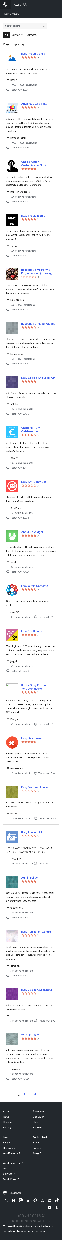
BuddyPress (11, 1179)
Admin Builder (30, 877)
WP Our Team (30, 1034)
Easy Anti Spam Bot (33, 481)
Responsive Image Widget (38, 323)
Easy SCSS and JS (32, 631)
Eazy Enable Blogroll (34, 215)
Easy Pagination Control (36, 931)
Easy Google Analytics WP (38, 377)
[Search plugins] (44, 26)
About (6, 1111)
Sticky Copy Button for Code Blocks (33, 687)
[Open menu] (57, 4)
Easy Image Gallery (33, 53)
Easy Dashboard (31, 738)
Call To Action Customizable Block (33, 163)
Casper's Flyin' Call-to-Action (30, 429)
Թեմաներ (39, 1116)
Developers (9, 1147)
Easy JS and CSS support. (37, 989)
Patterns (37, 1127)
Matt (7, 1168)
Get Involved (40, 1137)
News (6, 1116)
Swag (37, 1153)
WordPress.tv (12, 1153)
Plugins (36, 1122)
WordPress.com (13, 1163)
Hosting (7, 1122)
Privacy (7, 1127)
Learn (6, 1137)
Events (36, 1142)
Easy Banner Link (32, 832)
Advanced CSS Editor (34, 103)
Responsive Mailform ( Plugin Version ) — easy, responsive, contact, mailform (36, 271)
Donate (38, 1147)
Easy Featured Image (34, 787)
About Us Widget (32, 532)
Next (41, 1094)
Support (7, 1142)
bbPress (9, 1173)
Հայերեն (15, 1192)
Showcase (38, 1111)
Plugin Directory (11, 13)
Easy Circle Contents (34, 585)
